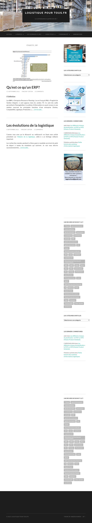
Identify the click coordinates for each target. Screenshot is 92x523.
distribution (80, 232)
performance (78, 268)
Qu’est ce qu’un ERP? (23, 87)
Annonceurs (77, 34)
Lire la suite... (38, 110)
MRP (71, 265)
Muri (66, 268)
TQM (66, 300)
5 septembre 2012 (12, 129)
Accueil (9, 34)
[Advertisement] (39, 502)
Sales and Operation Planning (73, 284)
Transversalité (69, 303)
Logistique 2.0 (69, 257)
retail (78, 278)
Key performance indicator (72, 251)
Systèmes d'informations (71, 294)
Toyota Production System (72, 297)
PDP (71, 268)
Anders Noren (76, 516)
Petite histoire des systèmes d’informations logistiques (73, 144)
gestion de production (71, 242)
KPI (66, 254)
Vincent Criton (27, 91)
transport (72, 300)
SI (65, 287)
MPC (66, 265)
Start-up (70, 287)
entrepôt (67, 238)
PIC (66, 271)
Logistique (77, 254)
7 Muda (67, 226)
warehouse (68, 306)
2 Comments (38, 129)
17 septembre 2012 (13, 91)
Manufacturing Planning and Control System (73, 261)
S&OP (66, 281)
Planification (79, 271)
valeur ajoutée (79, 303)
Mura (82, 265)
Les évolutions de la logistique (30, 125)
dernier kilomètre (70, 232)
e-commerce (68, 235)
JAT (78, 245)
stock (76, 287)
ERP (73, 238)
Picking (71, 271)
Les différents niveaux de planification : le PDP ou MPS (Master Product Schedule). (74, 127)
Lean (70, 254)
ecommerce (77, 235)
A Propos (19, 34)
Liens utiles (49, 34)
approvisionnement (76, 226)
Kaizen (67, 248)
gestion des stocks (70, 245)
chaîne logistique (69, 229)
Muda (77, 265)
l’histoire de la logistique (26, 137)
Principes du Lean (70, 278)
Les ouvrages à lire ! (34, 34)
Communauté (63, 34)
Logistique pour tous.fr (46, 12)
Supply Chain (68, 291)
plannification (69, 275)
